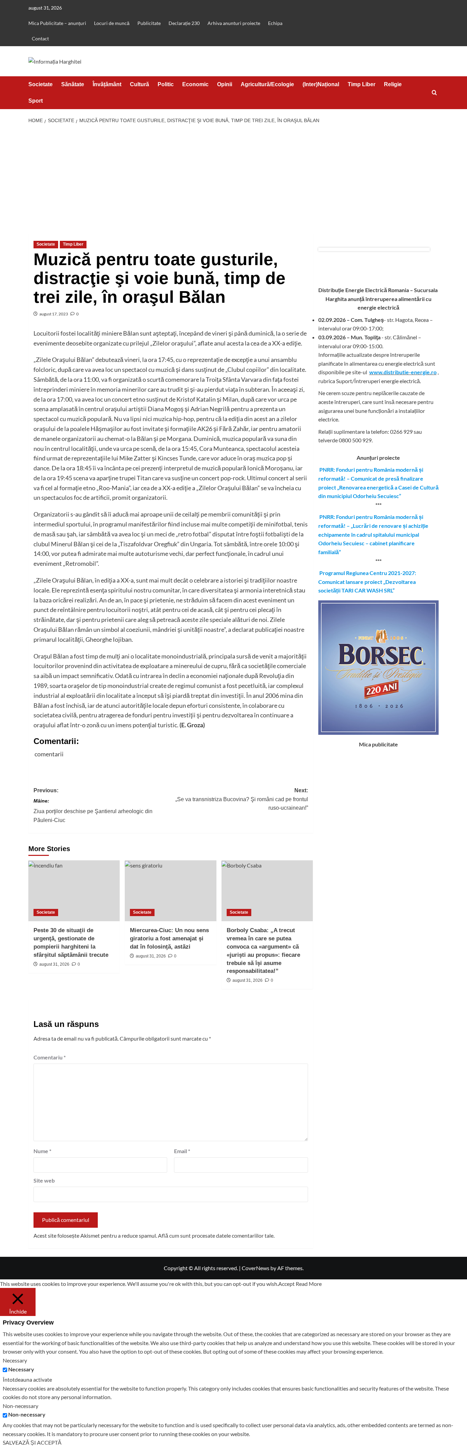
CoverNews (255, 1268)
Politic (166, 84)
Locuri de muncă (112, 23)
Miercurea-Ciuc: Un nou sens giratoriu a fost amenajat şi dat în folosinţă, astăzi (169, 938)
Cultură (139, 84)
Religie (393, 84)
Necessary (21, 1369)
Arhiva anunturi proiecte (234, 23)
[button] (434, 93)
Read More (309, 1283)
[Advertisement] (233, 179)
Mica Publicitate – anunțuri (57, 23)
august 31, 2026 (54, 964)
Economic (195, 84)
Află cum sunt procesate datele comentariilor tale (215, 1235)
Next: (241, 799)
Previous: (93, 805)
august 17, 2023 (53, 313)
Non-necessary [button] (20, 1406)
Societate (40, 84)
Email (182, 1151)
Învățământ (107, 84)
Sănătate (72, 84)
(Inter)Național (321, 84)
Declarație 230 (184, 23)
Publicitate (149, 23)
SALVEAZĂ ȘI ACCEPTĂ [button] (32, 1442)
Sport (35, 101)
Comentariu (50, 1057)
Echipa (275, 23)
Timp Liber (361, 84)
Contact (40, 38)
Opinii (224, 84)
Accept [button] (286, 1283)
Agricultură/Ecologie (267, 84)
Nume (42, 1151)
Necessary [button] (15, 1360)
